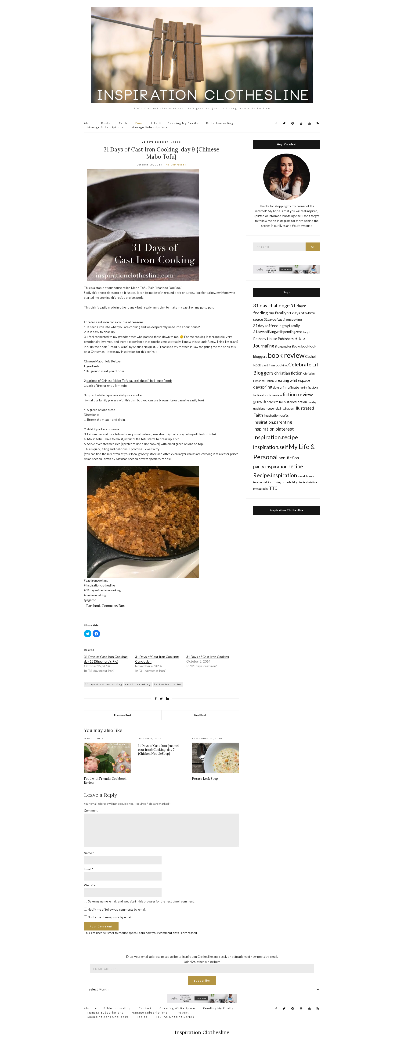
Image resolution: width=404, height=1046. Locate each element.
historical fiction (295, 402)
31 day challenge (271, 305)
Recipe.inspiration (168, 684)
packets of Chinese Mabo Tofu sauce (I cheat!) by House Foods (129, 381)
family (303, 387)
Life (154, 123)
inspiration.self (270, 447)
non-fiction (288, 457)
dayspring (262, 387)
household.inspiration (280, 408)
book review (286, 355)
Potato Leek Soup (205, 779)
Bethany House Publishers (273, 339)
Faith (123, 123)
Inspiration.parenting (272, 422)
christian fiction (288, 373)
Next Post (200, 715)
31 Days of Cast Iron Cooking (207, 657)
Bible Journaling (219, 123)
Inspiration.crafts (276, 415)
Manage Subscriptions (105, 127)
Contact (145, 1008)
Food (139, 123)
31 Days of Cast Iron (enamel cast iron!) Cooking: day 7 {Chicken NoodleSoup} (158, 750)
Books (106, 123)
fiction (313, 387)
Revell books (306, 476)
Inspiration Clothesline (286, 510)
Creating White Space (177, 1008)
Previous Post (122, 715)
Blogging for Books (288, 346)
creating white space (292, 380)
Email (88, 869)
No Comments (176, 164)
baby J (306, 331)
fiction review (298, 394)
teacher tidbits (262, 482)
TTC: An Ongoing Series (174, 1016)
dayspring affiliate (286, 387)
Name (89, 853)
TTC (273, 488)
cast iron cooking (138, 684)
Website (89, 885)
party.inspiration (270, 466)
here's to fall (275, 402)
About (88, 123)
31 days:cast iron (155, 141)
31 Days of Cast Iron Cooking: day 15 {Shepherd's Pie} (106, 659)
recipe (295, 466)
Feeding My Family (183, 123)
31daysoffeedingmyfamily (276, 325)
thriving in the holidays (285, 482)
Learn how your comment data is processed (167, 933)
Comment (90, 810)
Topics (142, 1016)
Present (182, 1012)
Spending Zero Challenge (108, 1016)
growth (259, 401)
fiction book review (267, 395)
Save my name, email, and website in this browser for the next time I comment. (141, 901)
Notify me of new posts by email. (110, 917)
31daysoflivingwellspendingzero (277, 332)
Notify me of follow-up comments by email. (117, 909)
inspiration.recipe (275, 437)
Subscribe (202, 980)
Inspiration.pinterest (273, 429)
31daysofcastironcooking (103, 684)
